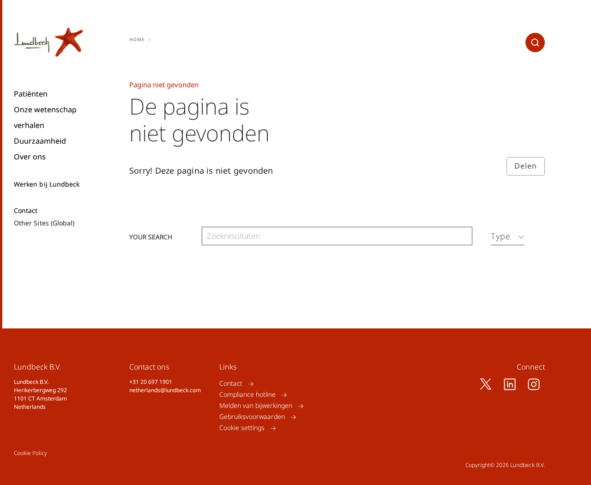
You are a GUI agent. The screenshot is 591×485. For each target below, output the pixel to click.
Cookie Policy (30, 453)
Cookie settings (242, 428)
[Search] (463, 236)
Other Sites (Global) (44, 222)
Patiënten (31, 94)
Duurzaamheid (40, 141)
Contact (26, 210)
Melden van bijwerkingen (255, 406)
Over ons (30, 157)
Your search (150, 236)
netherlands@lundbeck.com (165, 390)
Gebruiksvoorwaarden (252, 417)
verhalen (29, 125)
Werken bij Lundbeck (46, 184)
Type (501, 236)
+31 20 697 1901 (150, 382)
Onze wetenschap (45, 109)
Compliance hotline (247, 395)
